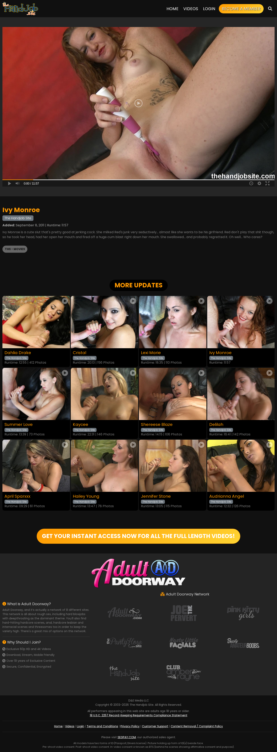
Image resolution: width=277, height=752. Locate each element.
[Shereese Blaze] (172, 394)
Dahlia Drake (17, 352)
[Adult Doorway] (124, 613)
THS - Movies (15, 249)
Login (209, 9)
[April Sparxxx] (36, 466)
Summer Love (18, 424)
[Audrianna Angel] (241, 466)
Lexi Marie (151, 352)
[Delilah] (241, 394)
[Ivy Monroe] (241, 322)
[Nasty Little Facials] (183, 643)
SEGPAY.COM (127, 737)
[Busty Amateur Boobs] (243, 643)
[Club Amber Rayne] (183, 673)
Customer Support (155, 726)
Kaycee (80, 424)
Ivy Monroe (220, 352)
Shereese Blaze (157, 424)
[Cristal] (104, 322)
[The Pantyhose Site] (124, 643)
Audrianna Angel (226, 496)
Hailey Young (86, 496)
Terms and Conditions (102, 726)
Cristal (79, 352)
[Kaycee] (104, 394)
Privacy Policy (130, 726)
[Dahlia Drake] (36, 322)
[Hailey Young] (104, 466)
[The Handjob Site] (20, 8)
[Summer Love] (36, 394)
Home (172, 9)
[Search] (270, 8)
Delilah (216, 424)
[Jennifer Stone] (172, 466)
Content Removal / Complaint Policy (197, 726)
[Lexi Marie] (172, 322)
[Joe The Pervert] (183, 613)
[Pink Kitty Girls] (243, 613)
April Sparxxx (17, 496)
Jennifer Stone (156, 496)
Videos (190, 9)
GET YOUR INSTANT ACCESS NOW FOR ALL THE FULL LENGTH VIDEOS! (138, 536)
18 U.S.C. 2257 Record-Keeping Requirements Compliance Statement (138, 715)
